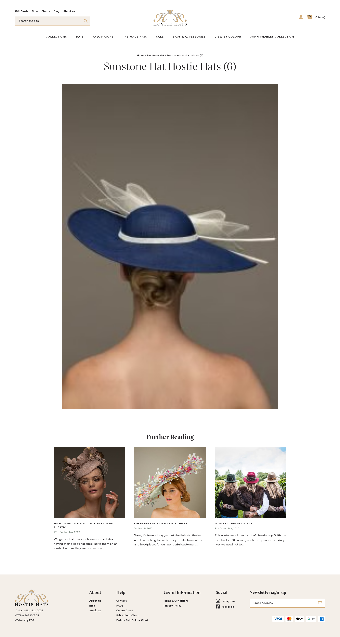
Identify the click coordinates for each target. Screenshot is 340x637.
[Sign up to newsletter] (320, 603)
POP (31, 620)
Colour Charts (41, 11)
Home (140, 55)
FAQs (119, 605)
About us (69, 11)
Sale (160, 36)
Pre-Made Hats (135, 36)
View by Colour (228, 36)
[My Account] (301, 17)
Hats (80, 36)
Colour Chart (124, 610)
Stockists (95, 610)
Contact (121, 600)
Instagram (228, 601)
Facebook (228, 606)
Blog (57, 11)
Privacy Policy (172, 605)
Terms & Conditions (176, 600)
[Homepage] (170, 17)
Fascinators (103, 36)
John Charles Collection (272, 36)
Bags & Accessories (189, 36)
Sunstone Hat (155, 55)
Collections (56, 36)
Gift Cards (21, 11)
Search (85, 21)
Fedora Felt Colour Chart (132, 620)
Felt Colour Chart (127, 615)
